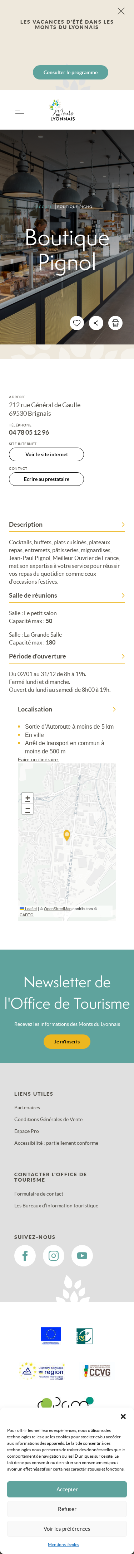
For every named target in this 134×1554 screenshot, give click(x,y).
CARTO (27, 914)
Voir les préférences (67, 1529)
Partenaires (27, 1107)
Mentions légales (63, 1544)
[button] (123, 1416)
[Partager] (96, 323)
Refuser (67, 1509)
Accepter (67, 1489)
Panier (116, 114)
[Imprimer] (115, 323)
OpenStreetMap (57, 908)
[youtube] (82, 1255)
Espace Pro (26, 1131)
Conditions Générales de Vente (48, 1119)
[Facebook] (25, 1255)
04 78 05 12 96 (29, 432)
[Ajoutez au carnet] (77, 323)
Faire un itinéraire (38, 759)
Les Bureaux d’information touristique (56, 1205)
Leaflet (30, 908)
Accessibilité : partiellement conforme (56, 1143)
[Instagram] (53, 1255)
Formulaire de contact (38, 1194)
